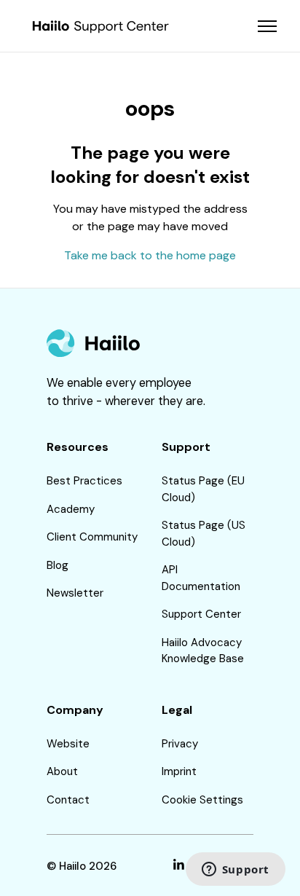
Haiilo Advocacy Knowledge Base (203, 651)
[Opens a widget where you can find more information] (235, 870)
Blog (57, 565)
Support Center (201, 614)
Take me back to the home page (150, 255)
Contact (68, 800)
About (62, 771)
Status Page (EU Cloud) (203, 489)
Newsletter (75, 593)
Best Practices (84, 480)
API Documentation (201, 578)
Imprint (179, 771)
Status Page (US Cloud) (203, 533)
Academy (71, 509)
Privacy (180, 743)
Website (68, 743)
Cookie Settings (202, 800)
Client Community (92, 537)
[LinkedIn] (179, 866)
